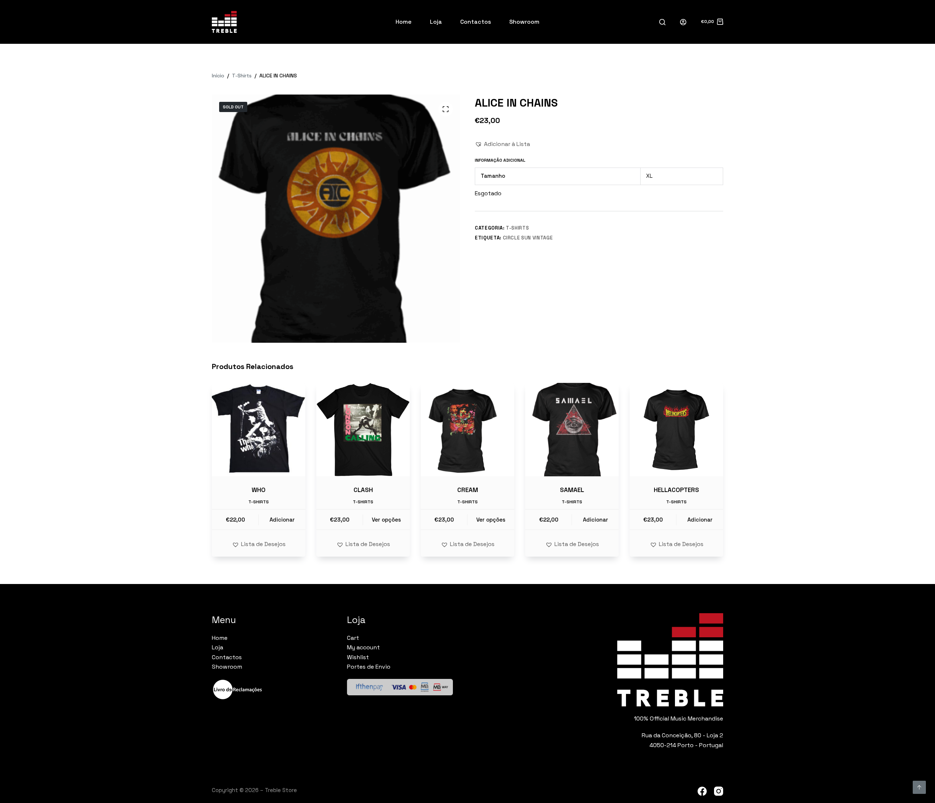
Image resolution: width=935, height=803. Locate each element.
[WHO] (258, 429)
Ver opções (386, 519)
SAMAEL (572, 490)
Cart (353, 638)
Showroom (524, 22)
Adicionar (282, 519)
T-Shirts (517, 228)
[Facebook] (702, 791)
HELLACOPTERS (676, 490)
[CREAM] (467, 429)
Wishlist (358, 657)
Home (404, 22)
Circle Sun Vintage (528, 238)
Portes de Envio (368, 667)
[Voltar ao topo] (919, 787)
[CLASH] (363, 429)
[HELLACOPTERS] (676, 429)
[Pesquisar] (662, 22)
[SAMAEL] (572, 429)
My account (363, 647)
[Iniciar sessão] (683, 22)
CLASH (363, 490)
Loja (436, 22)
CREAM (467, 490)
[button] (502, 144)
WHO (259, 490)
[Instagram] (718, 791)
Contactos (475, 22)
